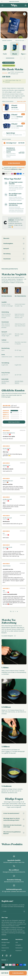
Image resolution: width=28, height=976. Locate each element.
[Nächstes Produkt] (24, 58)
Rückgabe (18, 945)
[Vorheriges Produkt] (21, 58)
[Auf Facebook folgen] (3, 956)
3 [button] (13, 611)
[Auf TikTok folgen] (10, 956)
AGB (17, 942)
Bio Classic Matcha (20, 296)
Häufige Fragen (6, 942)
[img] (6, 430)
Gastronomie (5, 948)
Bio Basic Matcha (7, 296)
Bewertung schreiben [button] (14, 422)
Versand (4, 945)
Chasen (7, 751)
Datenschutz (19, 948)
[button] (6, 410)
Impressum (19, 950)
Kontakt (4, 950)
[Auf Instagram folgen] (7, 956)
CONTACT (11, 220)
